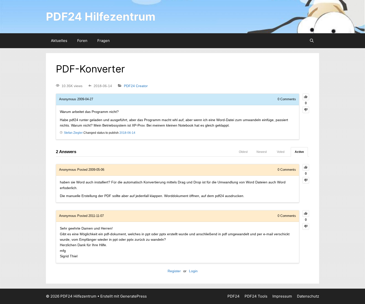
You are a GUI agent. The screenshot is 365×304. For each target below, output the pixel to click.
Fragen (103, 40)
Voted (281, 152)
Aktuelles (59, 40)
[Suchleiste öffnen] (311, 40)
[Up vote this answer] (305, 167)
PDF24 (233, 296)
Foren (82, 40)
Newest (261, 152)
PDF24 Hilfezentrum (100, 16)
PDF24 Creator (136, 86)
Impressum (282, 296)
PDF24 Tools (256, 296)
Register (174, 271)
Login (193, 271)
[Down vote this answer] (305, 180)
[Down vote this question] (305, 109)
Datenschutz (308, 296)
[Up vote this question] (305, 97)
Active (299, 152)
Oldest (243, 152)
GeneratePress (133, 296)
